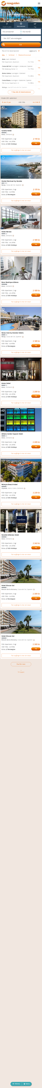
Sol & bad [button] (11, 55)
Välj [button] (39, 60)
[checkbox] (3, 107)
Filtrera (17, 1084)
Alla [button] (3, 55)
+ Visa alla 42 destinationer (21, 92)
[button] (11, 32)
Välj (36, 143)
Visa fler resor (21, 664)
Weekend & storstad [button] (24, 55)
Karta (28, 1084)
